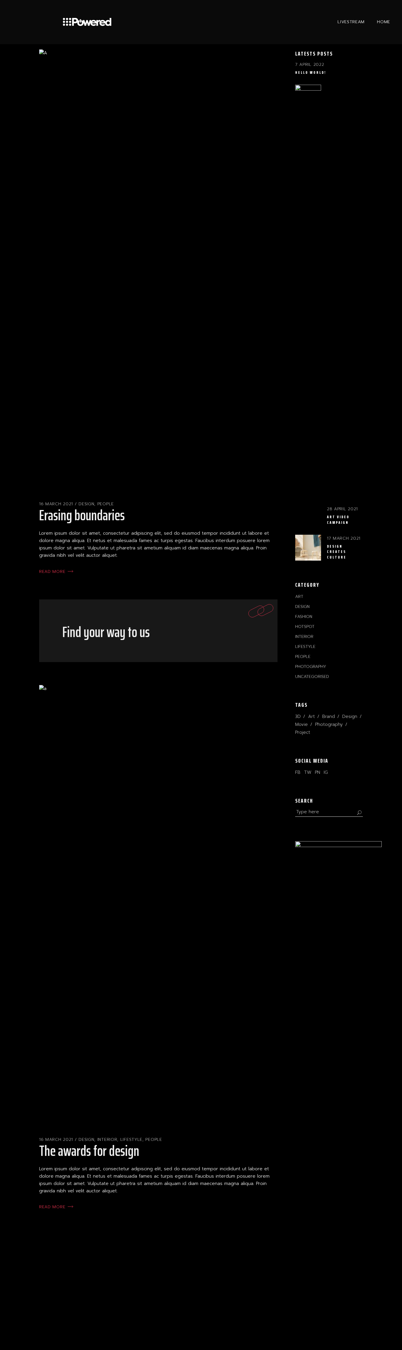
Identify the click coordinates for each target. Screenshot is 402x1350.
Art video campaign (338, 520)
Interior (107, 1139)
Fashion (303, 617)
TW (307, 772)
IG (326, 772)
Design (86, 504)
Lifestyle (131, 1139)
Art (299, 597)
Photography (310, 667)
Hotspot (305, 627)
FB (297, 772)
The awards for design (89, 1150)
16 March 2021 (56, 504)
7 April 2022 (309, 64)
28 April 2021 (342, 509)
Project (302, 732)
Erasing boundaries (82, 515)
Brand (328, 716)
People (105, 504)
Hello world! (310, 72)
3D (298, 716)
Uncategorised (312, 677)
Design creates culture (336, 551)
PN (317, 772)
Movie (301, 724)
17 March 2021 (344, 538)
